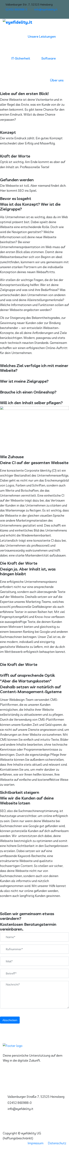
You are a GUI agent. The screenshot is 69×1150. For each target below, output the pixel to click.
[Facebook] (65, 14)
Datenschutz (57, 1143)
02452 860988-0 (16, 9)
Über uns (56, 80)
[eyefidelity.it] (34, 22)
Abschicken (9, 1020)
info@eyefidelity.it (45, 9)
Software (48, 58)
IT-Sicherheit (20, 58)
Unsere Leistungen (42, 36)
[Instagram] (60, 14)
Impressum (35, 1143)
